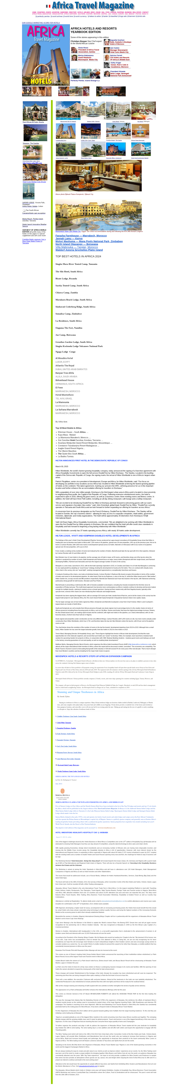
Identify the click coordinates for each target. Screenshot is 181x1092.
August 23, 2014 (61, 837)
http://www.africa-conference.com (140, 644)
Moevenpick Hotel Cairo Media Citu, (68, 231)
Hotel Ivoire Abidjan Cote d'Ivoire (34, 182)
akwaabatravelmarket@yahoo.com (113, 901)
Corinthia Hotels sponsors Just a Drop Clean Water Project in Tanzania (34, 241)
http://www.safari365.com (32, 163)
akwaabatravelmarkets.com (88, 1066)
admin (69, 837)
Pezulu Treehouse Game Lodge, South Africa (72, 771)
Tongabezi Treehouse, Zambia (66, 728)
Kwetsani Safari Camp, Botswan (68, 765)
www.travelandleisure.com (106, 828)
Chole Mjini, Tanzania (64, 723)
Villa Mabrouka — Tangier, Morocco (77, 247)
